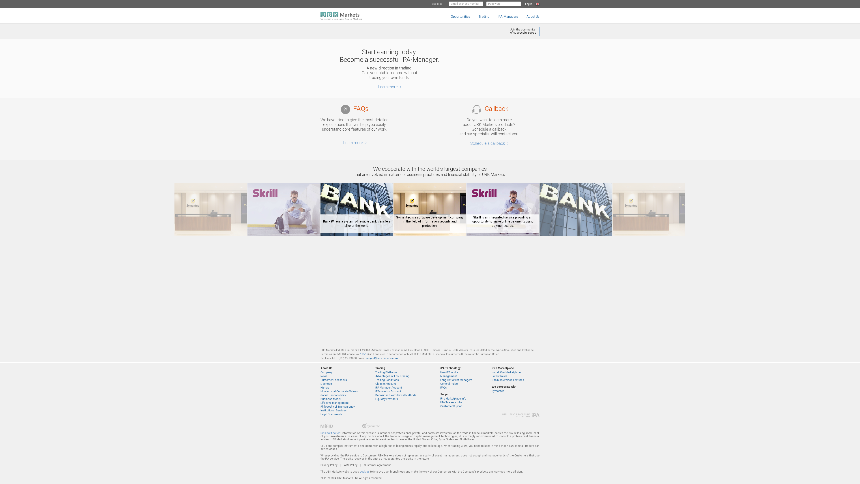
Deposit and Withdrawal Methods (395, 395)
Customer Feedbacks (333, 380)
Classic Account (385, 383)
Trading (484, 16)
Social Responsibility (333, 395)
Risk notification (330, 433)
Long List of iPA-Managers (456, 380)
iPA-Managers (508, 16)
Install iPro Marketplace (506, 372)
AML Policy (350, 465)
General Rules (449, 383)
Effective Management (334, 402)
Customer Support (451, 406)
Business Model (330, 399)
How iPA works (449, 372)
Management (448, 376)
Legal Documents (331, 414)
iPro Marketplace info (453, 398)
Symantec (498, 391)
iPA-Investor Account (388, 391)
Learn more (388, 86)
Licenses (326, 383)
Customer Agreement (377, 465)
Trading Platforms (386, 372)
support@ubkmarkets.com (382, 358)
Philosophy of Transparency (337, 406)
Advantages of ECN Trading (392, 376)
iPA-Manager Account (388, 387)
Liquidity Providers (386, 399)
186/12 (364, 354)
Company (326, 372)
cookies (365, 471)
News (323, 376)
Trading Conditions (387, 380)
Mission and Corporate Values (339, 391)
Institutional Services (333, 410)
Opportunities (460, 16)
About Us (533, 16)
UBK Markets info (451, 402)
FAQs (443, 387)
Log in (529, 4)
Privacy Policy (329, 465)
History (324, 387)
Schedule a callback (488, 143)
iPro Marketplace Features (508, 380)
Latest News (499, 376)
